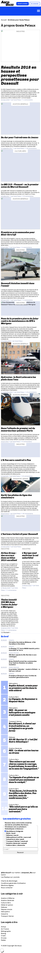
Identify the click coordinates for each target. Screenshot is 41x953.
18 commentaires (31, 148)
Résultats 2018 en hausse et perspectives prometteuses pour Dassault (20, 75)
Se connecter (35, 3)
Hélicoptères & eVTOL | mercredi (18, 837)
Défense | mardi (12, 835)
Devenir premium (22, 3)
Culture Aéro (20, 151)
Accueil (3, 20)
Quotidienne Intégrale (14, 831)
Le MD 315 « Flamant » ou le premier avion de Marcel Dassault (20, 185)
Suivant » (7, 632)
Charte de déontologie (9, 881)
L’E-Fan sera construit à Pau (16, 460)
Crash (3, 936)
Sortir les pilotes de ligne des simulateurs (16, 496)
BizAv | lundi (10, 833)
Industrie (20, 31)
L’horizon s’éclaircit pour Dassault (19, 534)
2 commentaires (27, 247)
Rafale (3, 940)
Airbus (3, 927)
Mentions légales (7, 885)
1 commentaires (28, 100)
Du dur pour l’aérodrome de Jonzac (19, 137)
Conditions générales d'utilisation (13, 883)
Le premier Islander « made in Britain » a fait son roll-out (24, 670)
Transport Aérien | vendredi (17, 841)
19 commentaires (27, 476)
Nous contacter (7, 888)
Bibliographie (6, 931)
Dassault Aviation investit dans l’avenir (17, 284)
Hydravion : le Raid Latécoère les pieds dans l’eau (18, 378)
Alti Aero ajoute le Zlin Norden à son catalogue (23, 655)
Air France (5, 929)
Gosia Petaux (17, 100)
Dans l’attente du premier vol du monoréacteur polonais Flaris (18, 429)
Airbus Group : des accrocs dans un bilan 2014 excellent (9, 557)
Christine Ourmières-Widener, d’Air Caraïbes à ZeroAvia (22, 643)
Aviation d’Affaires (7, 898)
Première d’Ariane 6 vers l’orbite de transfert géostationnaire (22, 676)
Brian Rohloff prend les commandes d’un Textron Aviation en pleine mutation (23, 663)
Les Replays (5, 877)
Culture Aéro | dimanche (15, 845)
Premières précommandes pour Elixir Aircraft (18, 233)
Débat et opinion (7, 905)
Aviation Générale (20, 104)
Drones (3, 938)
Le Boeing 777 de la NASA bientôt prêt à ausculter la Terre (24, 649)
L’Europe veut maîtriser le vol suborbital (30, 555)
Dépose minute (6, 909)
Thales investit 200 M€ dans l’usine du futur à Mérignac (9, 603)
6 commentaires (27, 441)
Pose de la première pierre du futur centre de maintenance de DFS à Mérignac (20, 321)
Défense (4, 907)
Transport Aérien (20, 479)
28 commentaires (28, 513)
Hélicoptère (5, 912)
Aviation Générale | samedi (16, 843)
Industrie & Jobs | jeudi (15, 839)
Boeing (3, 933)
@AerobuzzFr (6, 873)
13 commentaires (28, 196)
